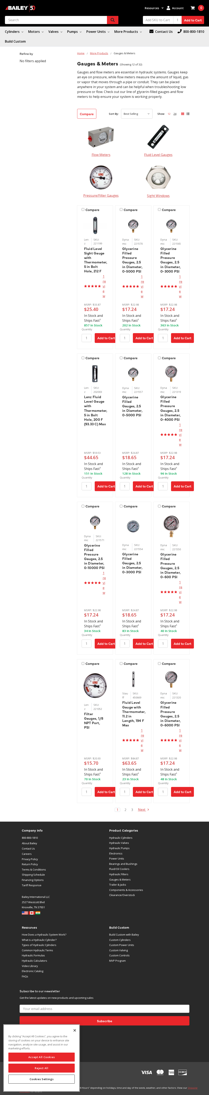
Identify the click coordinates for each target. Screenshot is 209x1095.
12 (169, 114)
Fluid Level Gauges (158, 154)
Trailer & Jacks (117, 884)
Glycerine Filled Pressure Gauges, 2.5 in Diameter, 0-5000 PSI (132, 259)
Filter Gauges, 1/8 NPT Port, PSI (93, 720)
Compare (87, 114)
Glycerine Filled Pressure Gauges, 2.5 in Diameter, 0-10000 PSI (94, 556)
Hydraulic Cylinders (120, 838)
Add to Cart (193, 20)
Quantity (87, 329)
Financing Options (33, 880)
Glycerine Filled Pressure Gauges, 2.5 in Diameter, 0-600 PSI (170, 565)
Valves (53, 31)
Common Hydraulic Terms (37, 950)
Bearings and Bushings (123, 864)
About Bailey (29, 843)
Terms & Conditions (34, 869)
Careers (27, 854)
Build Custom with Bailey (124, 934)
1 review (104, 286)
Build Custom (15, 41)
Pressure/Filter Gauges (101, 195)
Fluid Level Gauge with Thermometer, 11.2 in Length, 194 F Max (134, 713)
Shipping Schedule (33, 874)
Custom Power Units (121, 945)
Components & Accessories (126, 890)
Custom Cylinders (120, 940)
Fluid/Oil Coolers (119, 869)
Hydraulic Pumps (119, 848)
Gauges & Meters (120, 879)
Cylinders (12, 31)
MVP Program (117, 960)
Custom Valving (118, 950)
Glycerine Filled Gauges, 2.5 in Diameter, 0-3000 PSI (132, 562)
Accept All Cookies (41, 1057)
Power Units (96, 31)
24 (174, 114)
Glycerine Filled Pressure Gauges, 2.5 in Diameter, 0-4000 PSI (170, 408)
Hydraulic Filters (118, 874)
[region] (41, 1058)
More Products (126, 31)
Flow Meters (101, 154)
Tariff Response (31, 885)
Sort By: (114, 114)
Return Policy (30, 864)
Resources (152, 8)
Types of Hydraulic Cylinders (39, 945)
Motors (34, 31)
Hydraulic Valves (119, 843)
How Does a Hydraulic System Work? (44, 934)
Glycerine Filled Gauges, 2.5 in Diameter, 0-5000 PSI (132, 405)
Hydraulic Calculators (34, 960)
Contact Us (28, 848)
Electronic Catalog (32, 971)
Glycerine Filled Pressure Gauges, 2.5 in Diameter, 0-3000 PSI (170, 259)
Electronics (115, 853)
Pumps (73, 31)
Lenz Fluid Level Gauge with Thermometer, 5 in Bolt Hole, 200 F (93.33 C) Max (95, 410)
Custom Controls (119, 955)
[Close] (74, 1030)
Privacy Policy (30, 859)
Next (142, 810)
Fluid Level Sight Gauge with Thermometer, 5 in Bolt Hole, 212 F (95, 259)
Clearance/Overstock (122, 895)
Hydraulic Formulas (33, 955)
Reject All (41, 1068)
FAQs (25, 976)
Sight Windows (158, 195)
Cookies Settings (42, 1079)
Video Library (30, 966)
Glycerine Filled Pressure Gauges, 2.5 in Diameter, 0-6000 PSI (170, 713)
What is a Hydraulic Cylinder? (39, 940)
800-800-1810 (30, 838)
